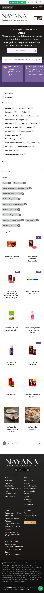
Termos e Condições (14, 547)
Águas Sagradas (24, 146)
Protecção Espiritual (11, 220)
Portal (26, 478)
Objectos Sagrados (13, 524)
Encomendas (10, 544)
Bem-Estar (28, 481)
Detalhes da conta (13, 555)
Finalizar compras (13, 549)
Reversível (31, 220)
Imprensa (9, 483)
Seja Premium (30, 522)
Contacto (9, 486)
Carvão (8, 108)
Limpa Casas (26, 131)
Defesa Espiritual (10, 199)
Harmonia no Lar (10, 209)
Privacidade (10, 496)
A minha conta (11, 541)
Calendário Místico (13, 488)
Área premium (30, 516)
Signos (26, 496)
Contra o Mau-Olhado (12, 193)
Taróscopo (28, 513)
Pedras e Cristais (12, 116)
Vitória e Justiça (10, 225)
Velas (24, 112)
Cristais (32, 116)
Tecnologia (28, 504)
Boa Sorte (18, 183)
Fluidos (8, 131)
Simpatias (28, 499)
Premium (27, 510)
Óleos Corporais (11, 135)
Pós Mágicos (10, 150)
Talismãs (27, 502)
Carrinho (9, 552)
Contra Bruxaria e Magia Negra (15, 188)
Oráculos (27, 494)
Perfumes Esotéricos (13, 143)
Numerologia (29, 491)
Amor (5, 183)
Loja (7, 510)
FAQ (6, 491)
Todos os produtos (13, 513)
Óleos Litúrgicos (12, 139)
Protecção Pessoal (29, 123)
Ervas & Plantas (31, 486)
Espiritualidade (30, 488)
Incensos (9, 112)
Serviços (8, 481)
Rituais (33, 143)
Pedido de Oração (13, 494)
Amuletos (9, 123)
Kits (6, 146)
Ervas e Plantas (11, 127)
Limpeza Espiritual (10, 215)
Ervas (29, 127)
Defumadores (24, 108)
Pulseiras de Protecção (14, 120)
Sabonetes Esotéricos (14, 154)
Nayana (8, 478)
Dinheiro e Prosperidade (13, 204)
